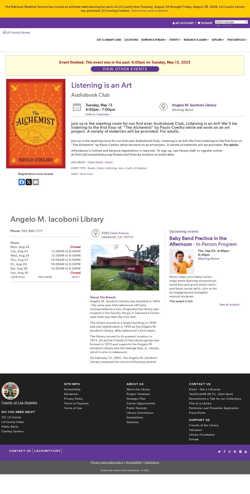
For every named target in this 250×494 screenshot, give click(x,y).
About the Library (138, 389)
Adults (109, 162)
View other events (125, 69)
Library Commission (140, 412)
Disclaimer (71, 394)
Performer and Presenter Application (214, 408)
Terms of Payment (76, 403)
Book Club (86, 174)
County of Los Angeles (19, 403)
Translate (226, 25)
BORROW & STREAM (152, 39)
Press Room (197, 412)
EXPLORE (217, 39)
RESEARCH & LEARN (195, 39)
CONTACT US (20, 451)
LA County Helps (13, 421)
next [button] (75, 277)
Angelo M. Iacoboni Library (194, 105)
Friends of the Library (204, 425)
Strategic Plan (136, 398)
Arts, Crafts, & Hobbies (132, 168)
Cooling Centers (13, 431)
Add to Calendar (97, 114)
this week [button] (45, 277)
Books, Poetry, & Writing (102, 168)
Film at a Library (200, 403)
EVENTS (174, 39)
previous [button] (18, 277)
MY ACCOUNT (185, 23)
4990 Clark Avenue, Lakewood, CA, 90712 (117, 235)
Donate (194, 439)
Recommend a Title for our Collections (215, 398)
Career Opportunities (141, 403)
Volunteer (195, 429)
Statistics (133, 422)
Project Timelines (138, 394)
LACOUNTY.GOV (47, 451)
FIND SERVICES (236, 39)
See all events (229, 304)
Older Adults (95, 162)
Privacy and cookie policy (107, 462)
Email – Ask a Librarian (205, 389)
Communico (152, 462)
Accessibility (72, 389)
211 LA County (11, 417)
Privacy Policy (73, 398)
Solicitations (135, 417)
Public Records (137, 408)
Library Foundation (202, 434)
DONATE (206, 23)
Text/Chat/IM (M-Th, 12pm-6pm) (211, 394)
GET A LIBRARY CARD (109, 39)
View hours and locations (149, 11)
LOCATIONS (131, 39)
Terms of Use (73, 408)
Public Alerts (10, 426)
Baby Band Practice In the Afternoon (203, 241)
